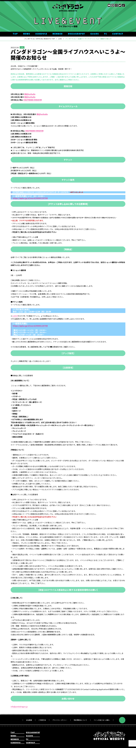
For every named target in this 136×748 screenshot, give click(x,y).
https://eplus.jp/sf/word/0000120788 (30, 198)
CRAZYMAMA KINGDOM (32, 100)
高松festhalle (29, 94)
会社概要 (29, 720)
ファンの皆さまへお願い (102, 720)
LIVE (22, 47)
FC (105, 34)
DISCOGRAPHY (76, 34)
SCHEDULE (41, 34)
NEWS (26, 34)
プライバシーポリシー (59, 720)
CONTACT (117, 34)
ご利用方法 (42, 720)
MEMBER (57, 34)
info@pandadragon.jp (19, 706)
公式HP (15, 316)
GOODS (94, 34)
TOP (15, 34)
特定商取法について (80, 720)
